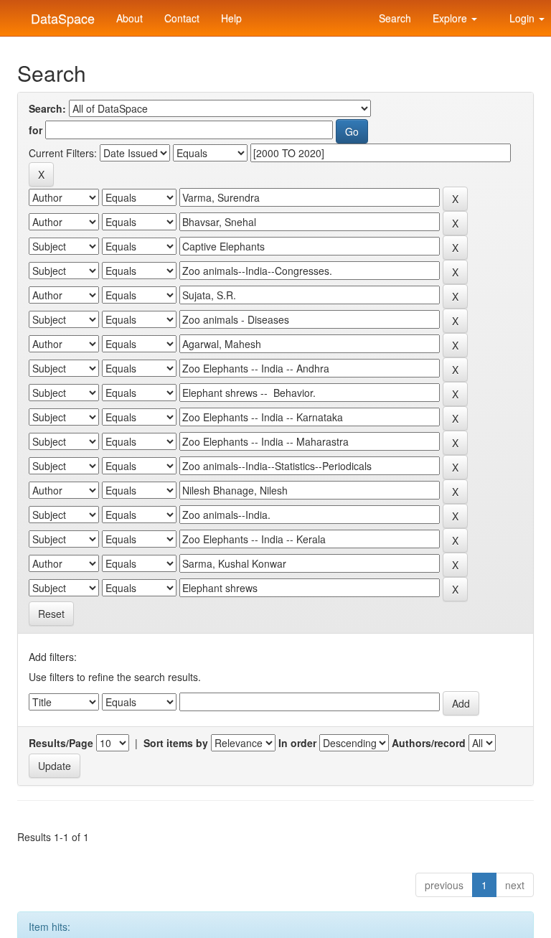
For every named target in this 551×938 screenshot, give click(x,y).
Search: (47, 108)
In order (297, 743)
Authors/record (429, 743)
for (35, 130)
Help (231, 18)
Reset (51, 613)
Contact (181, 18)
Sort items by (175, 743)
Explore (451, 18)
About (129, 18)
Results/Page (61, 743)
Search (393, 18)
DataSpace (61, 15)
